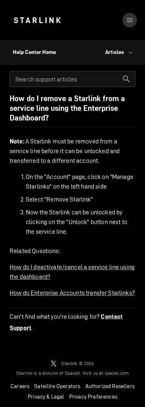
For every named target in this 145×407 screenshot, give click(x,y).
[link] (37, 20)
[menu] (129, 20)
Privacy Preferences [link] (93, 396)
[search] (126, 79)
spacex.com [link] (117, 373)
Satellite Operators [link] (57, 386)
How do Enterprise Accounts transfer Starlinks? (72, 292)
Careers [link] (19, 386)
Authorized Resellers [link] (110, 386)
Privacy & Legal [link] (46, 396)
